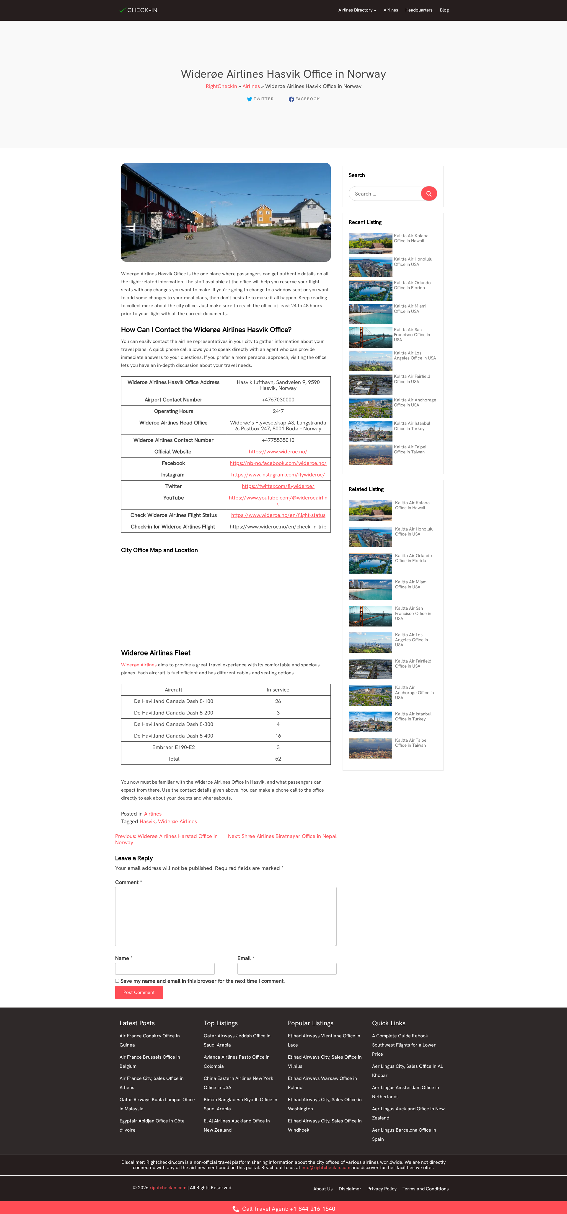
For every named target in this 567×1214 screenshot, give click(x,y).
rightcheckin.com (168, 1187)
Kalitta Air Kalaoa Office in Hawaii (411, 238)
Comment (128, 882)
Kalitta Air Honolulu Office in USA (413, 261)
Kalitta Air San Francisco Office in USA (412, 335)
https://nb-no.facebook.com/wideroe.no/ (278, 463)
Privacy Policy (382, 1189)
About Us (323, 1189)
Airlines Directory (355, 10)
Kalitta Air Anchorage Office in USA (415, 402)
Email (244, 958)
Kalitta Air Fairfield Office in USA (412, 378)
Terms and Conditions (426, 1189)
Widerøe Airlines (139, 665)
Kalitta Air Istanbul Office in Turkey (412, 425)
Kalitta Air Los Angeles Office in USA (415, 355)
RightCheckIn (221, 86)
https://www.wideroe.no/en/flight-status (278, 515)
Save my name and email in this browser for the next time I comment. (202, 981)
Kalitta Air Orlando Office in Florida (412, 285)
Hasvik (147, 821)
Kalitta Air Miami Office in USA (410, 308)
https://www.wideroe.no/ (278, 451)
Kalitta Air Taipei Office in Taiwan (410, 449)
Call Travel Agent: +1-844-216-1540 (288, 1209)
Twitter (264, 99)
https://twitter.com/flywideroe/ (278, 486)
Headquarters (419, 10)
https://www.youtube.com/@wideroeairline (278, 500)
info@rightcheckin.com (326, 1167)
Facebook (308, 99)
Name (122, 958)
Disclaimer (350, 1189)
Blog (444, 10)
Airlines (391, 10)
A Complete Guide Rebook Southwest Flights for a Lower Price (404, 1045)
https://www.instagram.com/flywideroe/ (278, 474)
